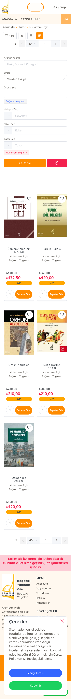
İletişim (40, 597)
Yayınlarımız (43, 588)
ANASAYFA (9, 19)
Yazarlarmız (43, 593)
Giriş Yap (59, 7)
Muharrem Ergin (19, 256)
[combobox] (35, 94)
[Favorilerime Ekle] (29, 199)
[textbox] (35, 94)
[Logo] (5, 7)
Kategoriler (43, 602)
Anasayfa (42, 583)
